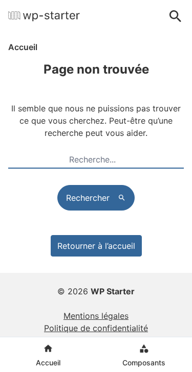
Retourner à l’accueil (96, 246)
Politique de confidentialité (96, 328)
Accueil (22, 47)
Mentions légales (96, 316)
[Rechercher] (175, 16)
